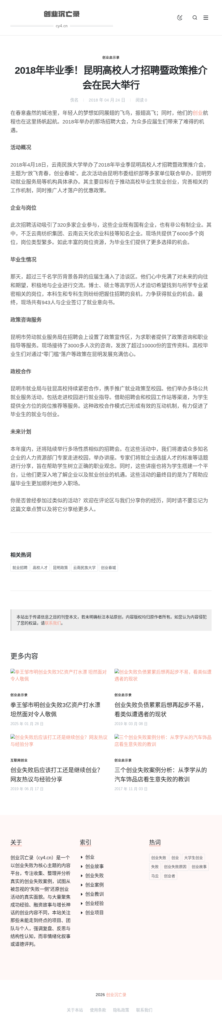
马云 (155, 876)
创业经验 (94, 903)
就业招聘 (19, 567)
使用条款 (98, 1010)
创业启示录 (111, 57)
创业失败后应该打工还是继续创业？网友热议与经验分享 (56, 775)
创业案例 (94, 884)
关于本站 (75, 1010)
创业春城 (108, 567)
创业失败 (94, 875)
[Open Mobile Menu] (206, 17)
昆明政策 (60, 567)
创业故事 (94, 866)
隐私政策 (121, 1010)
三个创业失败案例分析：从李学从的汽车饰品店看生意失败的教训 (160, 775)
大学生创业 (193, 858)
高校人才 (40, 567)
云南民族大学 (84, 567)
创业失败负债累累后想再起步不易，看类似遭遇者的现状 (160, 710)
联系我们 (53, 623)
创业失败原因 (175, 866)
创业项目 (94, 912)
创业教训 (94, 894)
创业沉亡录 (116, 994)
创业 (198, 113)
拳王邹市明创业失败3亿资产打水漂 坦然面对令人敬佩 (55, 710)
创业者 (169, 876)
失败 (155, 866)
